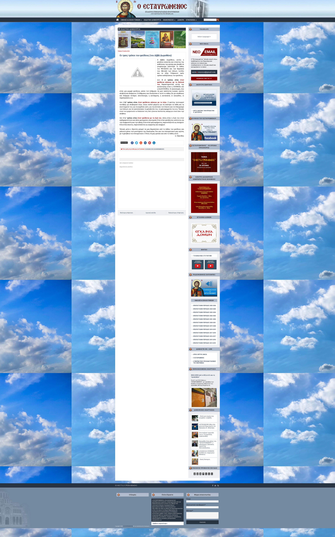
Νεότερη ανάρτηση (126, 213)
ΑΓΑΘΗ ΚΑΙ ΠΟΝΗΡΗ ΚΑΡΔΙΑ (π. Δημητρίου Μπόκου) (206, 452)
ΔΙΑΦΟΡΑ (180, 20)
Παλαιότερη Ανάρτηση (176, 213)
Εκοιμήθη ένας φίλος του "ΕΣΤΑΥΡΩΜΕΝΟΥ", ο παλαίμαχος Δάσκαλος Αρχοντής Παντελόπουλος (207, 444)
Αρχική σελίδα (151, 213)
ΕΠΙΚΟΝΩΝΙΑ (191, 20)
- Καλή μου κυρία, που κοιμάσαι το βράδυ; (206, 417)
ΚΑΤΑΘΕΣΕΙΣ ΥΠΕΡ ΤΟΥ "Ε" (204, 78)
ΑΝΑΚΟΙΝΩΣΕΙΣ (169, 20)
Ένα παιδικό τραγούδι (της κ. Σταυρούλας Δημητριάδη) (206, 434)
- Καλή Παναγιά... (205, 459)
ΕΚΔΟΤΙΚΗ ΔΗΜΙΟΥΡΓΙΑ (152, 20)
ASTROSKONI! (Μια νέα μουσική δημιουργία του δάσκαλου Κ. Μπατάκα (207, 426)
